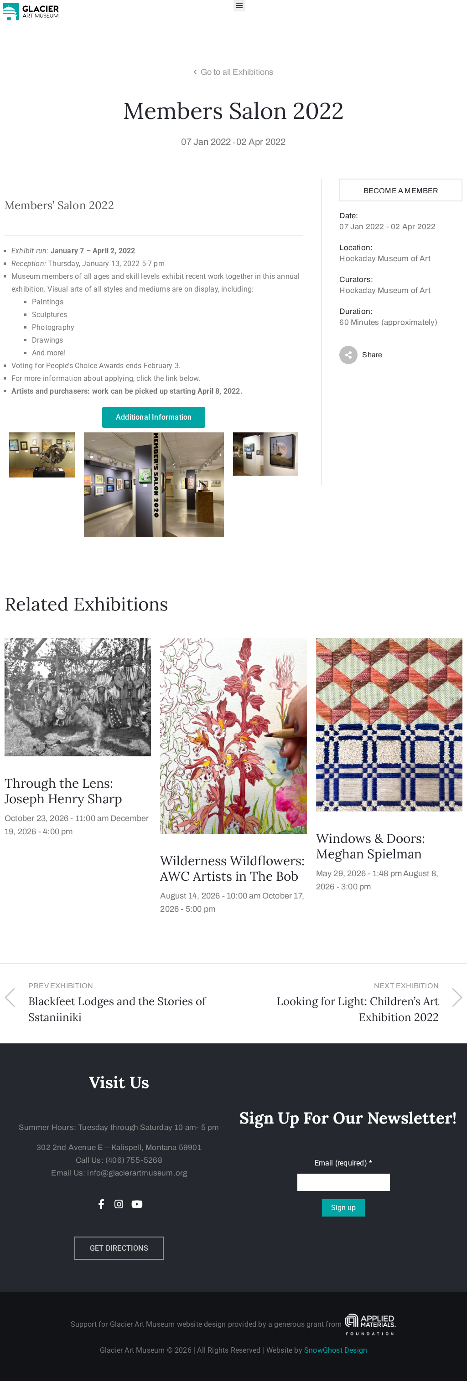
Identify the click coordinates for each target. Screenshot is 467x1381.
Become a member (401, 191)
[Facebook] (101, 1204)
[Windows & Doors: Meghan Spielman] (389, 724)
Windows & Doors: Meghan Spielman (370, 846)
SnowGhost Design (335, 1350)
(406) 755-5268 (133, 1160)
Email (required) (344, 1163)
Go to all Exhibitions (237, 72)
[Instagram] (119, 1204)
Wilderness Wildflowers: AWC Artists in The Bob (232, 868)
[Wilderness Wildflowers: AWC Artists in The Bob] (233, 735)
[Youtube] (137, 1204)
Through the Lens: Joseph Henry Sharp (63, 791)
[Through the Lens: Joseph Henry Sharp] (78, 697)
